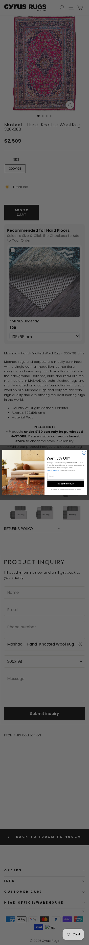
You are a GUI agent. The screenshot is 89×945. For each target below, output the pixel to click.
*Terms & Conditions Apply (53, 470)
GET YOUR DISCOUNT (65, 484)
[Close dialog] (84, 453)
